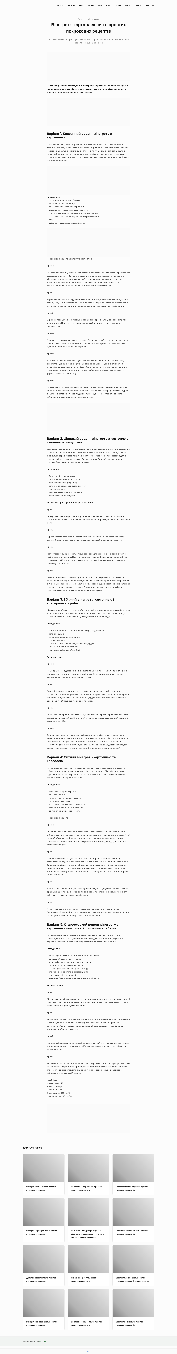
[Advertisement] (88, 66)
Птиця (91, 5)
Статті (88, 1351)
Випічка (60, 5)
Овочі (127, 5)
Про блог (43, 1341)
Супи (108, 5)
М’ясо (81, 5)
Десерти (71, 5)
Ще (146, 5)
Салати (137, 5)
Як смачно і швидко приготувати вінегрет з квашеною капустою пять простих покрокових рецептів (87, 1233)
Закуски (118, 5)
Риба (100, 5)
